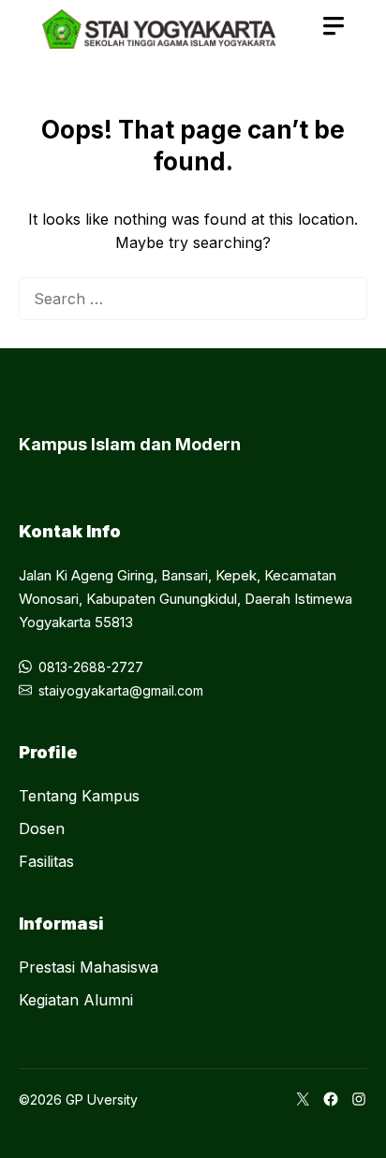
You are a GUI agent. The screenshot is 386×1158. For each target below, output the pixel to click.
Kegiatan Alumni (76, 999)
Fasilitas (46, 861)
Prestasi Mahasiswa (88, 967)
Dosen (42, 828)
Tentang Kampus (79, 795)
